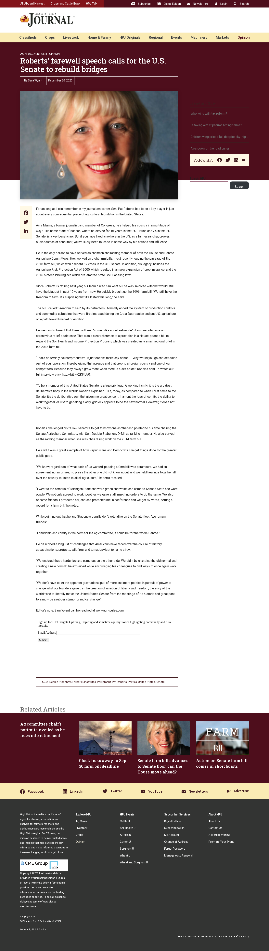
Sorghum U (127, 848)
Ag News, (26, 53)
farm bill (77, 682)
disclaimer (30, 906)
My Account (171, 834)
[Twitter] (26, 222)
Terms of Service (187, 936)
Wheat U (125, 855)
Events (176, 37)
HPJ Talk (91, 3)
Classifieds (28, 37)
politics (132, 682)
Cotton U (125, 841)
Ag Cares (81, 821)
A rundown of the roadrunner (210, 148)
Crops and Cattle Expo (65, 3)
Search (239, 187)
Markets (222, 37)
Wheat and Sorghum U (134, 862)
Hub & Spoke (39, 929)
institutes (90, 682)
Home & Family (99, 37)
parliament (104, 682)
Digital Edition (172, 821)
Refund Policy (241, 936)
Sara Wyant (35, 80)
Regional (156, 37)
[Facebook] (26, 213)
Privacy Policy (205, 936)
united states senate (151, 682)
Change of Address (176, 841)
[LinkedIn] (26, 231)
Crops (50, 37)
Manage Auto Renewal (178, 855)
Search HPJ (198, 178)
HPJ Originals (130, 37)
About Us (214, 821)
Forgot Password (174, 848)
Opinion (243, 37)
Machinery (199, 37)
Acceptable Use (223, 936)
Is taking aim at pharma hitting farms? (216, 125)
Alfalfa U (125, 834)
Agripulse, (40, 53)
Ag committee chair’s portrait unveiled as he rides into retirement (42, 729)
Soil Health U (127, 827)
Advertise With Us (219, 834)
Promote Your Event (221, 841)
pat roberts (119, 682)
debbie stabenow (60, 682)
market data (51, 873)
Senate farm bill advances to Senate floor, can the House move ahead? (162, 766)
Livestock (71, 37)
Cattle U (125, 821)
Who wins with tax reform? (209, 113)
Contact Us (215, 827)
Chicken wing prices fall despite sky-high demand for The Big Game (219, 137)
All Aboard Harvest (32, 3)
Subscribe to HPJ (174, 827)
